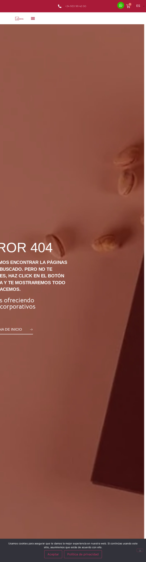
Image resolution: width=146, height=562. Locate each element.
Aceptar (53, 554)
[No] (140, 550)
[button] (33, 18)
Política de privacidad (83, 554)
